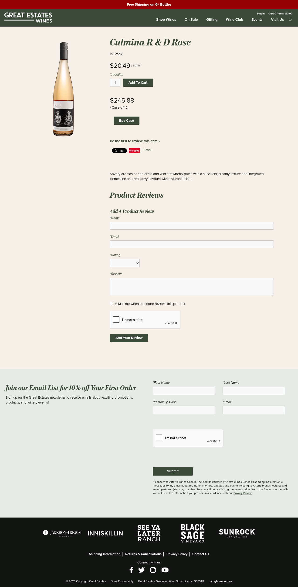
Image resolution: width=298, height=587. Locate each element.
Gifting (211, 19)
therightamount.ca (220, 581)
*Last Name (231, 383)
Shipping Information (104, 554)
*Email (114, 236)
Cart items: (280, 13)
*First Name (161, 383)
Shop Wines (166, 19)
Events (257, 19)
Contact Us (200, 554)
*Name (115, 218)
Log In (261, 13)
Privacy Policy (242, 493)
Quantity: (116, 74)
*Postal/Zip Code (165, 402)
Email (148, 149)
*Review (116, 274)
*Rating (115, 255)
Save (136, 150)
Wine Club (234, 19)
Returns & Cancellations (143, 554)
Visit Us (277, 19)
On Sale (191, 19)
